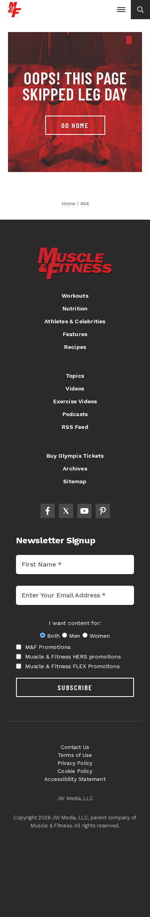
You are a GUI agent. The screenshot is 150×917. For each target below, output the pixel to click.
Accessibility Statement (75, 779)
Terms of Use (75, 755)
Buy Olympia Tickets (75, 455)
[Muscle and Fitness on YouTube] (84, 511)
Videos (75, 388)
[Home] (14, 14)
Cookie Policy (75, 771)
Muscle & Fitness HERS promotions (73, 656)
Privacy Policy (75, 763)
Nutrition (75, 308)
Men (74, 636)
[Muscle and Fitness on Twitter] (66, 511)
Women (100, 636)
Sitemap (74, 481)
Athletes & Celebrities (74, 321)
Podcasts (75, 414)
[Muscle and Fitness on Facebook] (47, 511)
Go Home (75, 125)
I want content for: (75, 623)
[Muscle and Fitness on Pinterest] (103, 511)
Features (75, 334)
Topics (75, 375)
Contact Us (75, 747)
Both (53, 636)
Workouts (75, 295)
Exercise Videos (75, 401)
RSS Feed (75, 427)
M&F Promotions (47, 647)
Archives (75, 468)
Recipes (75, 347)
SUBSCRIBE (75, 687)
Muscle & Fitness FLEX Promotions (72, 666)
